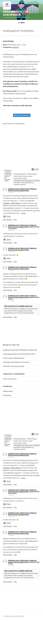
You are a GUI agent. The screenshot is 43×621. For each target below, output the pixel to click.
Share (15, 219)
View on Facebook (7, 219)
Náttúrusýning (8, 391)
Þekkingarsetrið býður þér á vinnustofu (16, 362)
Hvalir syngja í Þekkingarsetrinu (13, 358)
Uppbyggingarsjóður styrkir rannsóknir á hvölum (19, 354)
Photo (8, 216)
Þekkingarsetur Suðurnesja (15, 13)
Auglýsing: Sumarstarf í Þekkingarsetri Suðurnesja (20, 350)
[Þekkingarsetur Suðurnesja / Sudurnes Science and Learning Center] (8, 175)
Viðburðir (15, 47)
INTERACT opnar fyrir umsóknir (13, 366)
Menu (23, 22)
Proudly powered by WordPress (13, 616)
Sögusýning (7, 395)
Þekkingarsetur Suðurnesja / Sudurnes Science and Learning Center (22, 189)
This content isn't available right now (18, 306)
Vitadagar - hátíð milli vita (11, 203)
